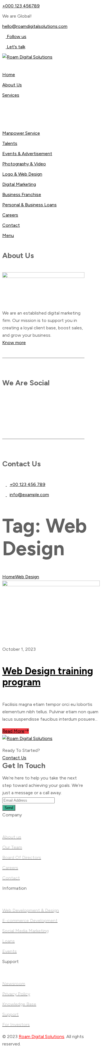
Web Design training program (47, 676)
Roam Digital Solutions (41, 1036)
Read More (13, 731)
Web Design (27, 576)
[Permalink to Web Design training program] (51, 584)
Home (8, 576)
